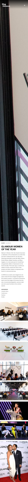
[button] (25, 5)
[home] (5, 5)
